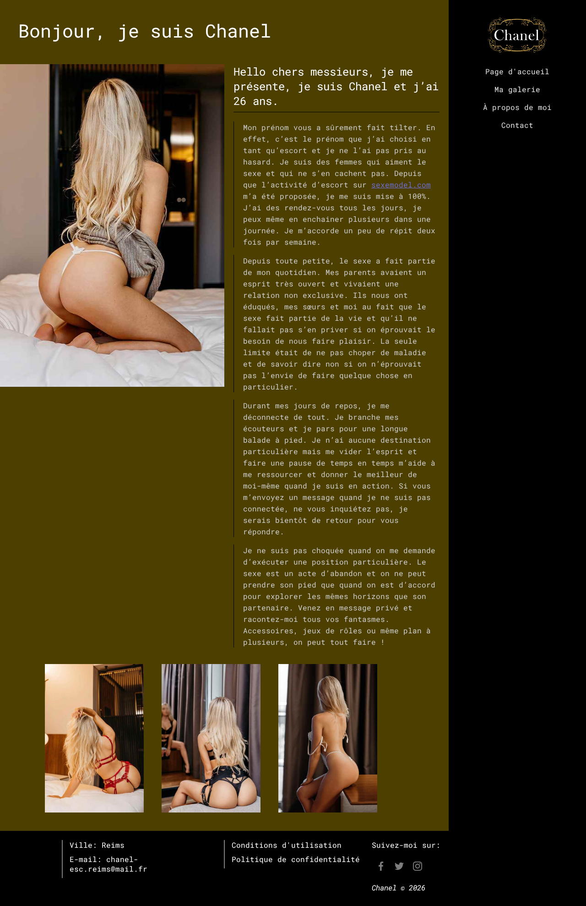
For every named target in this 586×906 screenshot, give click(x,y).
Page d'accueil (517, 71)
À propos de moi (517, 107)
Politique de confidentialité (296, 859)
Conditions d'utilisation (287, 845)
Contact (517, 125)
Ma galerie (517, 89)
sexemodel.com (401, 184)
